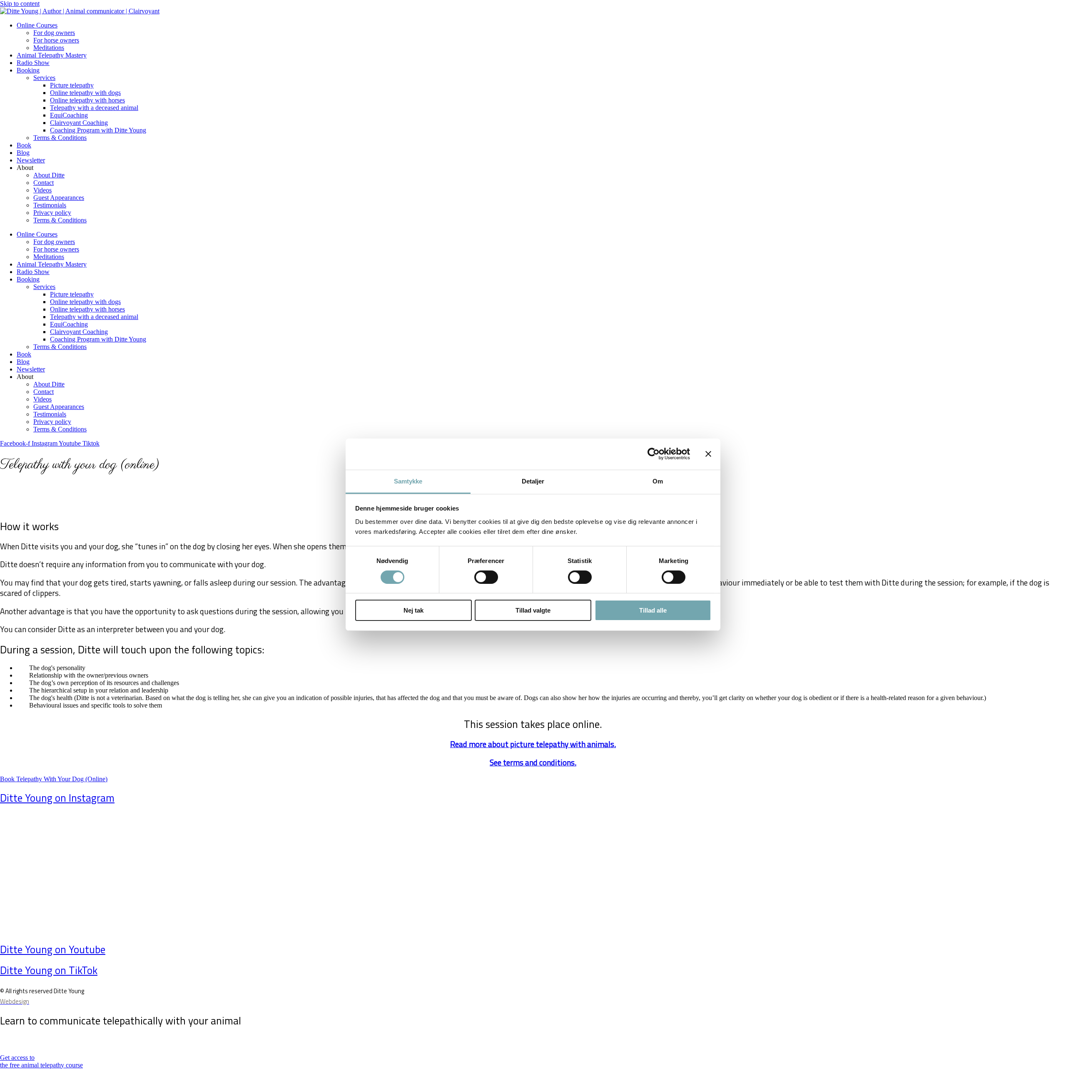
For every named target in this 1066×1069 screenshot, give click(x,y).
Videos (42, 190)
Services (44, 77)
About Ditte (49, 175)
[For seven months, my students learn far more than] (622, 868)
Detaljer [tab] (533, 480)
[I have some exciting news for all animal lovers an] (265, 871)
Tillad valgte (533, 610)
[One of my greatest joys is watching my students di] (800, 864)
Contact (43, 182)
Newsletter (31, 160)
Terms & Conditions (60, 137)
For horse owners (56, 40)
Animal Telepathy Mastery (52, 55)
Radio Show (33, 62)
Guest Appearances (58, 197)
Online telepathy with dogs (85, 92)
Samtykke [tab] (408, 480)
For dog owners (54, 32)
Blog (23, 152)
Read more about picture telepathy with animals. (533, 744)
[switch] (486, 577)
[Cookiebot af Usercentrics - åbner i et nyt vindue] (653, 454)
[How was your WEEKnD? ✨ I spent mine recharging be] (444, 856)
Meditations (48, 47)
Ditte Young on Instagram (57, 798)
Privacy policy (52, 212)
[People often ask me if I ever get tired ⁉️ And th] (87, 868)
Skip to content (20, 3)
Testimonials (49, 205)
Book (24, 145)
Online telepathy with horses (87, 100)
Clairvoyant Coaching (79, 122)
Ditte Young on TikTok (48, 970)
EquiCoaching (69, 115)
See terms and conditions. (533, 762)
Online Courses (37, 25)
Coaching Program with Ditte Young (98, 130)
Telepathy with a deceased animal (94, 107)
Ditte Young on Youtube (52, 949)
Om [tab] (658, 480)
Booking (28, 70)
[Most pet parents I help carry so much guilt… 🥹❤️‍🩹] (979, 864)
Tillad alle (653, 610)
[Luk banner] (708, 454)
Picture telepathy (72, 85)
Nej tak (413, 610)
